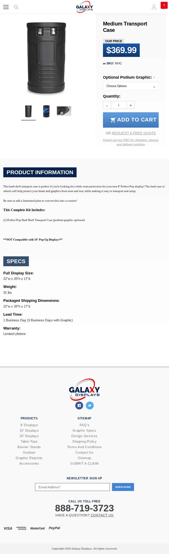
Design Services (84, 436)
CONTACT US (102, 515)
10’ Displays (29, 430)
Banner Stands (29, 447)
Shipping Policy (84, 441)
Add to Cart (136, 119)
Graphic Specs (84, 430)
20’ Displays (29, 436)
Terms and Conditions (84, 447)
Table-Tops (29, 441)
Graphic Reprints (29, 458)
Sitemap (84, 458)
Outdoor (29, 452)
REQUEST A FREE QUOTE (134, 133)
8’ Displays (29, 425)
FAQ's (85, 425)
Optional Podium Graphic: (128, 77)
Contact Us (84, 452)
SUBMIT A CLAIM (84, 463)
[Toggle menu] (6, 7)
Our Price (113, 41)
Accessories (29, 463)
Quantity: (111, 96)
